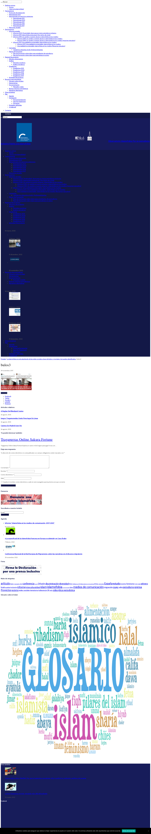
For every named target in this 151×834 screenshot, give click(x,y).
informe (21, 587)
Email (3, 512)
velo (51, 590)
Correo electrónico (7, 475)
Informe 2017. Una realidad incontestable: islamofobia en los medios (35, 42)
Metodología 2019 (19, 22)
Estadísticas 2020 (18, 70)
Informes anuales (14, 31)
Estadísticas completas (17, 235)
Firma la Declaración (19, 100)
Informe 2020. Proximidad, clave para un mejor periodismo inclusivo (34, 33)
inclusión (14, 587)
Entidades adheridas (15, 105)
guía (139, 584)
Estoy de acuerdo (129, 831)
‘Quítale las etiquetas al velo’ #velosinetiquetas (28, 50)
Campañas (12, 48)
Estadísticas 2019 (18, 72)
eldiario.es (76, 584)
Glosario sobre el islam (16, 81)
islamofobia (54, 587)
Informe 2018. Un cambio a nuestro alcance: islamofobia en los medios (35, 37)
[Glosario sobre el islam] (75, 761)
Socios (11, 7)
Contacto (8, 110)
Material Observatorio (12, 57)
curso (36, 584)
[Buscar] (1, 2)
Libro (71, 587)
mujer (115, 587)
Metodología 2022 (15, 15)
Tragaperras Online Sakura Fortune (27, 439)
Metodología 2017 (18, 26)
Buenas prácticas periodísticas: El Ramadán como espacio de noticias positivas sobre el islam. (41, 267)
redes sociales (24, 590)
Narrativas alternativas (16, 90)
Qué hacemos (9, 29)
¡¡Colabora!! (12, 107)
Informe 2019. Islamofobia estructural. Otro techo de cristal (31, 35)
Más (6, 94)
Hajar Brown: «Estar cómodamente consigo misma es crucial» (30, 251)
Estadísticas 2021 (18, 68)
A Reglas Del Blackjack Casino (12, 411)
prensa (138, 587)
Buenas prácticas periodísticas (18, 89)
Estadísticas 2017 (18, 76)
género (144, 583)
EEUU (71, 584)
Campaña (16, 584)
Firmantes (16, 103)
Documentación (14, 85)
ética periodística (66, 590)
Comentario (5, 468)
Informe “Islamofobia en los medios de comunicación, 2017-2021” (28, 227)
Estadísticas (13, 66)
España (108, 583)
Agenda (11, 96)
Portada (3, 359)
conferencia (28, 583)
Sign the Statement (19, 101)
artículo (5, 583)
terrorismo (34, 590)
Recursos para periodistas (13, 79)
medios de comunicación (88, 587)
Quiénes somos (10, 5)
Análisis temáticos (19, 64)
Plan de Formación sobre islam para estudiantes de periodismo (33, 53)
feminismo (130, 584)
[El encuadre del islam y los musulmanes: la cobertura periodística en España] (14, 315)
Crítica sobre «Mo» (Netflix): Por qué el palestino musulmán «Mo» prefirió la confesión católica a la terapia (45, 778)
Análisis (11, 61)
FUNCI (136, 584)
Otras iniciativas (10, 92)
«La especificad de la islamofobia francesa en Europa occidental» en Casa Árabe (35, 538)
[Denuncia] (21, 504)
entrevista (101, 584)
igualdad (7, 587)
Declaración (13, 98)
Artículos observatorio (16, 59)
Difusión (41, 583)
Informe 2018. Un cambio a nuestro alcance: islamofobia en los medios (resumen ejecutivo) (46, 40)
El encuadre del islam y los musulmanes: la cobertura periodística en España (35, 319)
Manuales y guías (18, 87)
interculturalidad (33, 587)
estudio (117, 583)
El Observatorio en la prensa (86, 584)
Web (2, 478)
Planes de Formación (15, 52)
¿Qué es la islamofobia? (16, 9)
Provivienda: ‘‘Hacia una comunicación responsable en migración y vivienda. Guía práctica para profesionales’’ (47, 335)
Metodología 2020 (19, 20)
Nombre (4, 471)
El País (96, 584)
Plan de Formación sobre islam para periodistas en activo (31, 55)
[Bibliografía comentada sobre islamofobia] (14, 299)
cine (21, 584)
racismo (15, 590)
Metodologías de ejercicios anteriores (21, 16)
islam (43, 587)
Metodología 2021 (18, 18)
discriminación (52, 583)
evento (123, 584)
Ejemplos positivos (19, 63)
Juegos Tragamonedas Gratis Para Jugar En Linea (19, 418)
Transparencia (9, 11)
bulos (12, 584)
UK (48, 590)
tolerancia (43, 590)
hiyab (3, 587)
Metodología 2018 (19, 24)
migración (108, 587)
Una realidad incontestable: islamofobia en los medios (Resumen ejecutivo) (41, 46)
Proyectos (6, 590)
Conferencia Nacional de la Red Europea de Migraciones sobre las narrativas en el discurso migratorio (43, 554)
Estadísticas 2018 (18, 74)
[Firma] (21, 574)
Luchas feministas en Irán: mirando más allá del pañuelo (26, 794)
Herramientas (13, 83)
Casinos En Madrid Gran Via (11, 426)
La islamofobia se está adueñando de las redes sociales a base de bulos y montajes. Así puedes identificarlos (41, 359)
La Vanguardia (66, 587)
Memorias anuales (15, 27)
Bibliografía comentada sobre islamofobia (23, 303)
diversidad (64, 583)
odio (120, 587)
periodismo (128, 587)
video (55, 590)
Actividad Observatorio (16, 77)
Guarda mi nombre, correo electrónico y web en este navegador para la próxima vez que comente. (34, 482)
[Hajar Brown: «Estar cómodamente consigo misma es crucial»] (14, 247)
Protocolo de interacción (17, 13)
